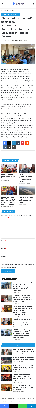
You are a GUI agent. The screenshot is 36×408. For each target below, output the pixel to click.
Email (3, 248)
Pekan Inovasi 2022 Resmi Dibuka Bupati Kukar (8, 176)
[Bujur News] (18, 4)
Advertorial (10, 10)
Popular (18, 345)
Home (4, 10)
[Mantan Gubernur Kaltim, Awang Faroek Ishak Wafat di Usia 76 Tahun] (6, 387)
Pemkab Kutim (15, 14)
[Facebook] (5, 143)
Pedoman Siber (20, 398)
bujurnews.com (30, 401)
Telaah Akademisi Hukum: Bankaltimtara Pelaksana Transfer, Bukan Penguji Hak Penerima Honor (22, 298)
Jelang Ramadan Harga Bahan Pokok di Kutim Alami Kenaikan (23, 359)
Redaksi (4, 398)
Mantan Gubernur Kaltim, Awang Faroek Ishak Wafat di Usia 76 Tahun (23, 387)
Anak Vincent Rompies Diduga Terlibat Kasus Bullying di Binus (23, 350)
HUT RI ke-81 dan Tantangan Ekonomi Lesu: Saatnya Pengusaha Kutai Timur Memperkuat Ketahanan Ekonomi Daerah (22, 333)
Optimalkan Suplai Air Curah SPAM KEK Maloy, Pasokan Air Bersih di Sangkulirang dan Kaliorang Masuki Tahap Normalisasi (22, 287)
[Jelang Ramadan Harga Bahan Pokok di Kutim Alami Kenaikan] (6, 360)
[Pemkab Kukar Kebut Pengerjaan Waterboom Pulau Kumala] (27, 190)
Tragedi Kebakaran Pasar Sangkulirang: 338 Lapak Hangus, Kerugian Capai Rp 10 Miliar (23, 377)
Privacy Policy (30, 398)
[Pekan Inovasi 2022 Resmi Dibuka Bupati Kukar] (9, 168)
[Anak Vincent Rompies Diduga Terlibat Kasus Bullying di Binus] (6, 352)
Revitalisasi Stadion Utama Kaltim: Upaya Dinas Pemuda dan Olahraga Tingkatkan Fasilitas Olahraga (8, 200)
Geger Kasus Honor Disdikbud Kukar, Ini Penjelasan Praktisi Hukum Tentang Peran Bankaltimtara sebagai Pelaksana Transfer (23, 310)
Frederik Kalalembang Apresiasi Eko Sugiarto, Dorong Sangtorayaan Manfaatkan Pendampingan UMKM (24, 322)
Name (3, 241)
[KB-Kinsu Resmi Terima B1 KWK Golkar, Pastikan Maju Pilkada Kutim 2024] (6, 368)
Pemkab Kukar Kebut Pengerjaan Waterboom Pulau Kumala (26, 199)
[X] (9, 143)
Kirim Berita (11, 398)
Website (3, 256)
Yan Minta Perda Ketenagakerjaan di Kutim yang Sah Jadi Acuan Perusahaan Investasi (25, 178)
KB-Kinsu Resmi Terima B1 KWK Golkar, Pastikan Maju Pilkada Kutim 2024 (23, 368)
